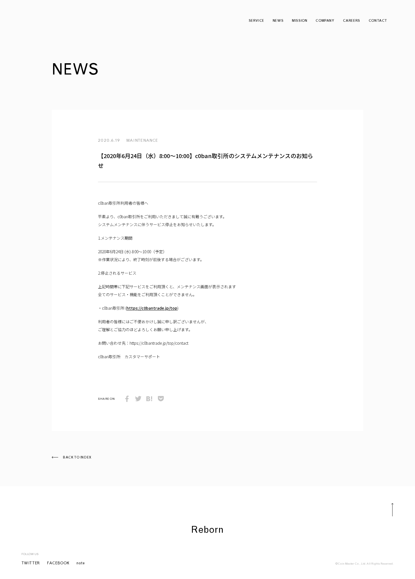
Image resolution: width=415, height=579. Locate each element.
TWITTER (30, 563)
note (81, 563)
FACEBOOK (58, 563)
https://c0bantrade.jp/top (151, 308)
